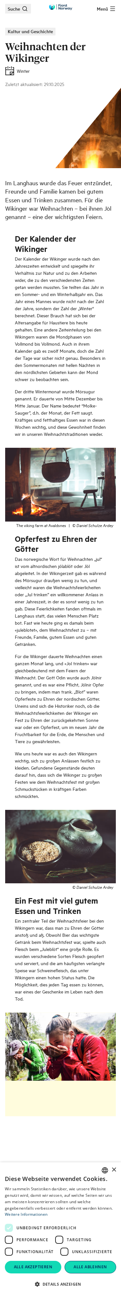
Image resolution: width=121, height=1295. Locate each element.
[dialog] (60, 1228)
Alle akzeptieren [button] (33, 1267)
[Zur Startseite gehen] (60, 7)
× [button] (113, 1169)
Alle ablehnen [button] (90, 1267)
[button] (60, 1284)
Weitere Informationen (26, 1214)
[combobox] (105, 1170)
